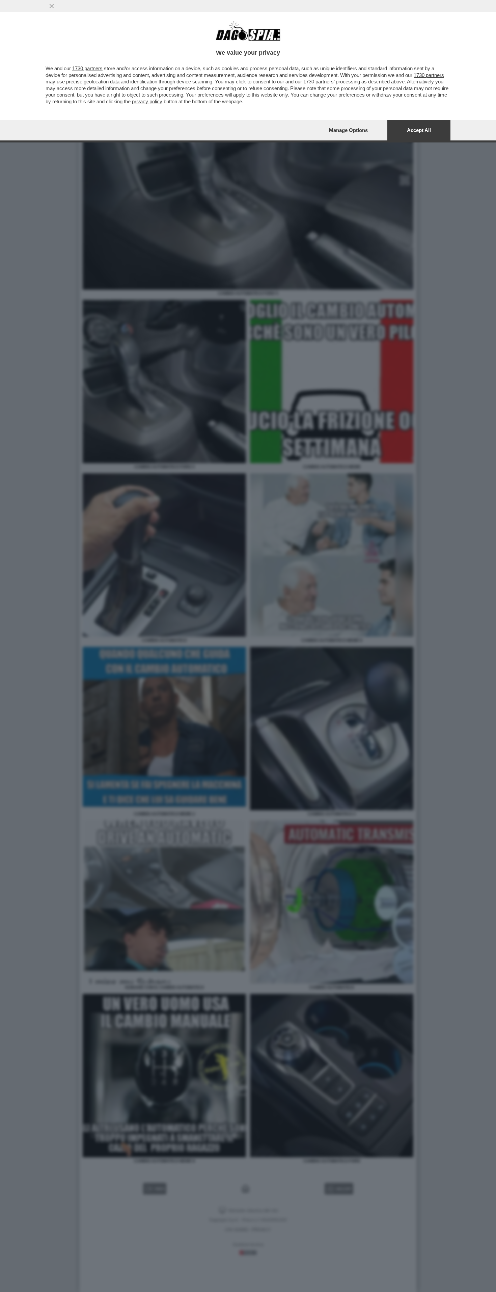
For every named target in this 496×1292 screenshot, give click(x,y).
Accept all (419, 130)
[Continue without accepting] (52, 6)
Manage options (348, 130)
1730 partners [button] (87, 68)
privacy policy (147, 101)
